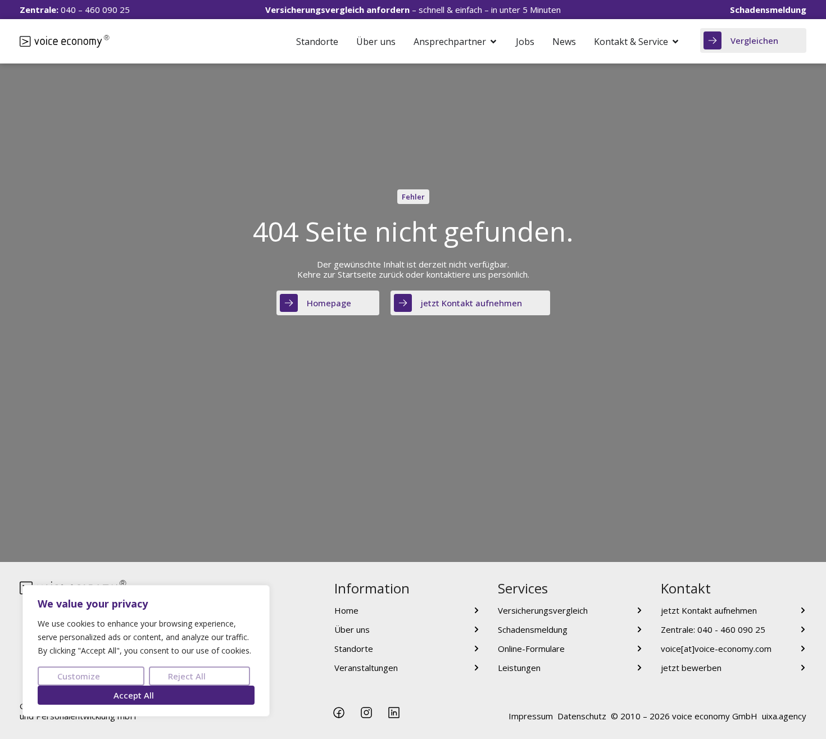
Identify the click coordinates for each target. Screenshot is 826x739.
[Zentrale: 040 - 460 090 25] (803, 629)
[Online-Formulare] (639, 648)
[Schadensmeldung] (639, 629)
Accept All (134, 695)
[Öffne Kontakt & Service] (675, 41)
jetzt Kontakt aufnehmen (709, 610)
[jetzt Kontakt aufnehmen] (803, 610)
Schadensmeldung (533, 629)
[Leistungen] (639, 667)
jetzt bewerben (691, 667)
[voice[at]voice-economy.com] (803, 648)
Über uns (352, 629)
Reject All (187, 676)
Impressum (531, 716)
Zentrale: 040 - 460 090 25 (713, 629)
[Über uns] (476, 629)
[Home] (476, 610)
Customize (78, 676)
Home (346, 610)
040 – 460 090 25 (75, 9)
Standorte (353, 648)
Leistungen (519, 667)
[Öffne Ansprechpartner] (493, 41)
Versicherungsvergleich (543, 610)
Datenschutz (581, 716)
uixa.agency (784, 716)
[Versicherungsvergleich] (639, 610)
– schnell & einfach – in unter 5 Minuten (413, 9)
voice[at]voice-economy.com (716, 648)
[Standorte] (476, 648)
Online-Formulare (531, 648)
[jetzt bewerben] (803, 667)
